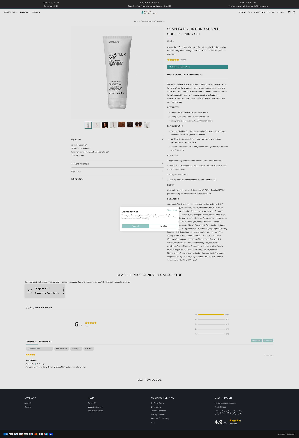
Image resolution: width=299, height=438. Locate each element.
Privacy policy (172, 210)
